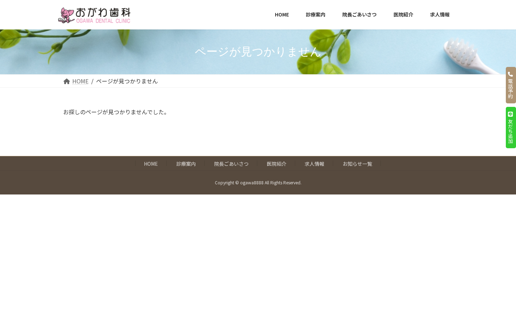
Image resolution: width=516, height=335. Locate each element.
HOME (151, 163)
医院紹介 (276, 163)
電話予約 (510, 87)
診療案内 (186, 163)
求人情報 (314, 163)
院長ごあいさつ (231, 163)
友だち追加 (510, 130)
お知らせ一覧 (357, 163)
